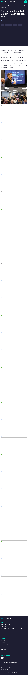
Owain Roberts (19, 65)
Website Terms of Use (6, 667)
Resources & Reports (6, 630)
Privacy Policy (4, 669)
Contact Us (3, 665)
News (6, 5)
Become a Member (5, 624)
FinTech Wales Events (6, 626)
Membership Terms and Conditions (9, 662)
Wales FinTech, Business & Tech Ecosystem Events (12, 628)
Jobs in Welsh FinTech (6, 635)
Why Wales (3, 633)
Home (2, 5)
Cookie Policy (4, 664)
